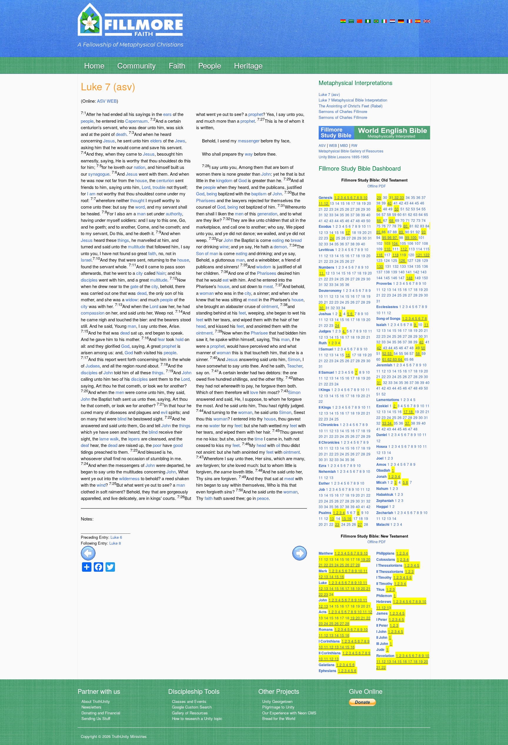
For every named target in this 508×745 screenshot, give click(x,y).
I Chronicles (329, 424)
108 (425, 243)
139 (394, 271)
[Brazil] (376, 21)
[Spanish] (417, 21)
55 (424, 208)
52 (408, 208)
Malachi (382, 524)
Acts (323, 611)
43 (331, 220)
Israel (86, 260)
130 (380, 266)
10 (365, 197)
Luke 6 (116, 537)
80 (405, 225)
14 (337, 203)
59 (394, 214)
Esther (324, 483)
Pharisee (259, 333)
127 (410, 260)
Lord (146, 187)
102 (379, 243)
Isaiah (381, 324)
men (120, 392)
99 (407, 237)
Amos (381, 464)
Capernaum (136, 121)
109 (379, 248)
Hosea (381, 446)
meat (268, 286)
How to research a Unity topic (197, 718)
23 (331, 209)
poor (157, 445)
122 (426, 254)
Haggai (382, 506)
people (87, 121)
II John (381, 637)
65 (426, 214)
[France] (409, 21)
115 (426, 248)
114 (419, 248)
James (382, 613)
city (139, 273)
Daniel (381, 434)
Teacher (294, 365)
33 (331, 214)
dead (141, 293)
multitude (136, 246)
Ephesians (327, 670)
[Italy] (384, 21)
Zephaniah (385, 500)
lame (104, 438)
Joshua (325, 313)
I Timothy (384, 577)
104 (395, 243)
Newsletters (91, 707)
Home (94, 65)
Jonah (381, 476)
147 (401, 277)
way (249, 154)
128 (418, 260)
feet (242, 313)
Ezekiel (382, 405)
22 (326, 209)
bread (296, 240)
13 (332, 203)
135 (418, 266)
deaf (85, 445)
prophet (169, 346)
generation (267, 213)
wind (101, 485)
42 (326, 220)
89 (401, 231)
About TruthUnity (95, 701)
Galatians (327, 664)
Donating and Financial (100, 713)
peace (263, 498)
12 (326, 203)
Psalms (325, 512)
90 (407, 231)
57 (384, 214)
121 (419, 254)
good (178, 445)
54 (418, 208)
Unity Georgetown (277, 701)
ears (167, 114)
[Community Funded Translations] (426, 21)
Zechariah (384, 512)
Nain (160, 273)
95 (384, 237)
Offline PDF (376, 185)
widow (132, 299)
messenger (249, 140)
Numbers (326, 267)
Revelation (385, 655)
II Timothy (384, 583)
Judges (325, 331)
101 (421, 237)
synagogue (98, 174)
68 (391, 220)
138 (387, 271)
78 (394, 225)
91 (412, 231)
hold (179, 339)
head (200, 326)
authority (174, 213)
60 (399, 214)
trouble (159, 187)
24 (337, 209)
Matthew (326, 553)
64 (421, 214)
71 (408, 220)
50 (368, 220)
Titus (380, 589)
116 (379, 254)
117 (387, 254)
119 (403, 254)
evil (164, 412)
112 (404, 248)
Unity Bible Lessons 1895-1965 (344, 156)
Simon (294, 359)
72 (413, 220)
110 (387, 248)
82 (417, 225)
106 (410, 243)
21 (321, 209)
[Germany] (401, 21)
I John (381, 631)
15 (342, 203)
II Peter (382, 625)
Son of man (207, 253)
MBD (344, 145)
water (214, 425)
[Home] (130, 24)
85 (378, 231)
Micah (381, 482)
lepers (134, 438)
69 (397, 220)
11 (321, 203)
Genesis (325, 197)
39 (363, 214)
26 (347, 209)
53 (413, 208)
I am (91, 193)
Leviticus (326, 249)
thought (137, 200)
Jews (180, 140)
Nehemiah (327, 471)
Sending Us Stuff (95, 718)
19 (364, 203)
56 (378, 214)
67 (385, 220)
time (259, 438)
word (140, 207)
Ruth (323, 342)
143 (423, 271)
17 (353, 203)
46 (347, 220)
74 (424, 220)
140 (401, 271)
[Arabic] (351, 21)
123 (379, 260)
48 (358, 220)
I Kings (324, 389)
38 (358, 214)
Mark (323, 570)
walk (114, 438)
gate (134, 286)
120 (411, 254)
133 (403, 266)
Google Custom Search (192, 707)
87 (389, 231)
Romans (326, 629)
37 (352, 214)
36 (347, 214)
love (254, 392)
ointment (269, 306)
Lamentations (387, 399)
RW (354, 145)
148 (409, 277)
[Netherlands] (392, 21)
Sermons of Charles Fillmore (343, 111)
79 (399, 225)
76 (384, 225)
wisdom (263, 266)
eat (225, 280)
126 (402, 260)
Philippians (385, 553)
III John (382, 643)
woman (207, 293)
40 (368, 214)
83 (422, 225)
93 (424, 231)
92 (418, 231)
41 (321, 220)
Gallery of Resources (190, 713)
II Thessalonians (389, 571)
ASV (101, 101)
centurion (165, 180)
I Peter (381, 619)
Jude (380, 649)
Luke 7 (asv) (329, 94)
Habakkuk (384, 494)
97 (395, 237)
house (141, 180)
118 (395, 254)
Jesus (109, 140)
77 (389, 225)
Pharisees (205, 200)
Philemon (384, 595)
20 (369, 203)
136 (425, 266)
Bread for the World (278, 718)
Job (322, 489)
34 (337, 214)
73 (418, 220)
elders (156, 140)
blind (122, 418)
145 (387, 277)
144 (379, 277)
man (141, 213)
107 (418, 243)
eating (278, 240)
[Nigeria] (368, 21)
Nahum (382, 488)
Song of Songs (388, 318)
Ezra (322, 465)
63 (415, 214)
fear (161, 339)
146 (394, 277)
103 (387, 243)
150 (425, 277)
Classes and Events (189, 701)
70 (402, 220)
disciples (89, 280)
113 (412, 248)
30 (368, 209)
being (212, 193)
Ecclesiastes (387, 306)
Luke (323, 582)
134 (410, 266)
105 (403, 243)
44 (337, 220)
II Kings (325, 407)
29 (363, 209)
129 (425, 260)
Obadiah (383, 470)
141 (409, 271)
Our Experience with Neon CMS (289, 713)
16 (348, 203)
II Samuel (326, 372)
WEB (112, 101)
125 (394, 260)
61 (405, 214)
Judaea (93, 365)
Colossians (385, 559)
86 (384, 231)
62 (410, 214)
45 (342, 220)
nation (139, 167)
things (123, 240)
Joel (379, 458)
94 (378, 237)
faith (152, 253)
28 (358, 209)
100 (413, 237)
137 (379, 271)
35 (342, 214)
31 (321, 214)
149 (418, 277)
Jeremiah (384, 364)
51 (402, 208)
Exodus (325, 226)
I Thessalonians (389, 565)
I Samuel (326, 349)
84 (427, 225)
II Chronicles (329, 442)
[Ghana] (343, 21)
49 (363, 220)
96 (389, 237)
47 (352, 220)
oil (278, 445)
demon (280, 246)
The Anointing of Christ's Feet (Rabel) (350, 106)
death (121, 134)
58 (389, 214)
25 (342, 209)
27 (352, 209)
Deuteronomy (330, 290)
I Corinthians (329, 641)
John (108, 372)
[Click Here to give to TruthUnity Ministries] (362, 702)
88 (395, 231)
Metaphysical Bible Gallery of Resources (351, 150)
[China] (359, 21)
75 (378, 225)
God (125, 346)
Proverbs (384, 283)
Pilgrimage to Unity (278, 707)
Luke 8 (115, 543)
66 (379, 220)
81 (412, 225)
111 (395, 248)
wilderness (129, 478)
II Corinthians (330, 653)
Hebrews (383, 601)
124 (387, 260)
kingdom (224, 180)
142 (416, 271)
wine (224, 246)
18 (358, 203)
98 (401, 237)
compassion (92, 313)
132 (395, 266)
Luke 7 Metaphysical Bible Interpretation (353, 100)
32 (326, 214)
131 (388, 266)
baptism (259, 193)
